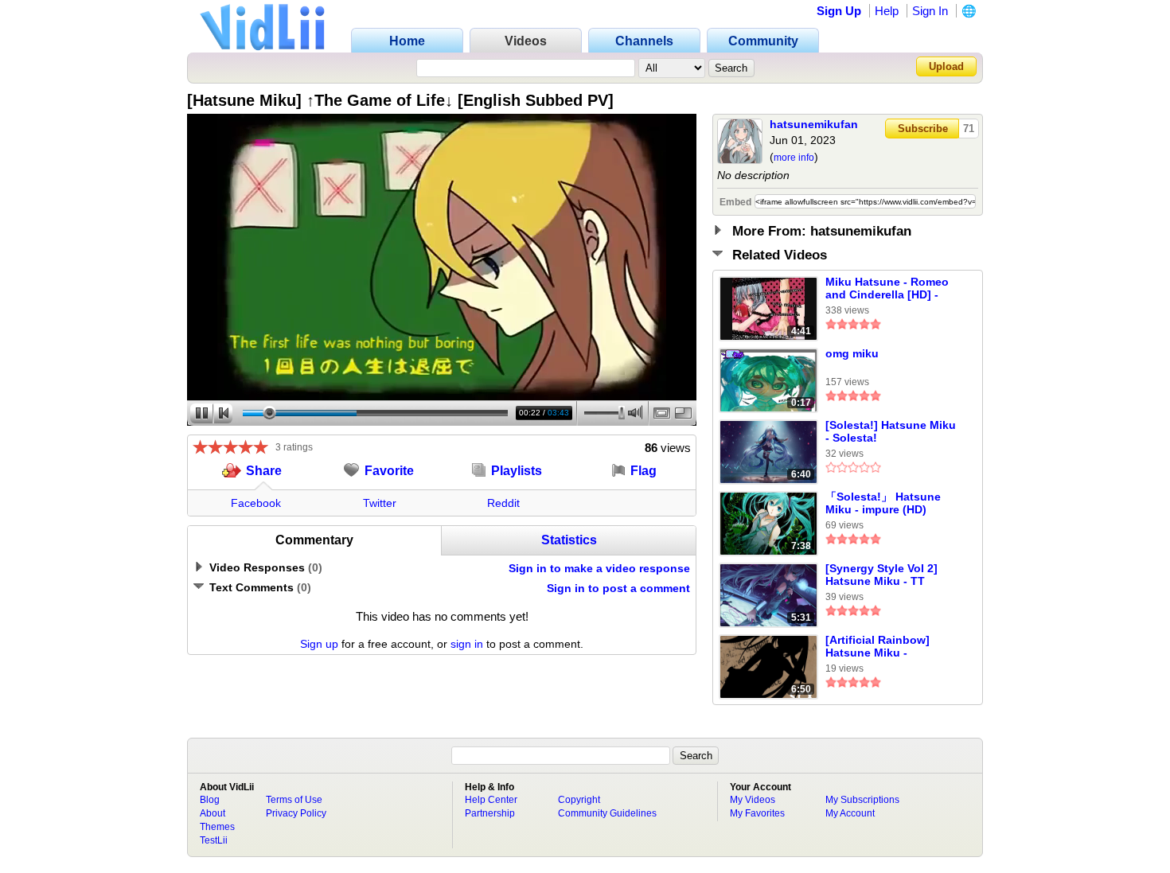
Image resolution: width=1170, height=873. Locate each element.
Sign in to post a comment (618, 588)
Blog (210, 799)
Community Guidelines (607, 813)
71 (968, 128)
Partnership (490, 813)
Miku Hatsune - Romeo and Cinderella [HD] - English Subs (887, 288)
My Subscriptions (862, 799)
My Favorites (757, 813)
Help (887, 11)
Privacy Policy (296, 813)
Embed (735, 202)
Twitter (379, 503)
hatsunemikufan (814, 124)
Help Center (491, 799)
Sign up (319, 643)
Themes (217, 826)
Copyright (579, 799)
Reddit (503, 503)
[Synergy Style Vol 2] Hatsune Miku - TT (881, 574)
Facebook (256, 503)
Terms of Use (294, 799)
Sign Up (839, 11)
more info (794, 157)
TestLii (214, 840)
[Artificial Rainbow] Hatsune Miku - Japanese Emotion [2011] (877, 647)
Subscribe (923, 128)
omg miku (852, 353)
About (212, 813)
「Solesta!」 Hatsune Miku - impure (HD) (883, 503)
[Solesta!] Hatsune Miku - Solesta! (890, 431)
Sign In (930, 11)
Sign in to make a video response (599, 568)
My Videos (752, 799)
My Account (850, 813)
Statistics (569, 540)
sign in (466, 643)
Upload (946, 66)
